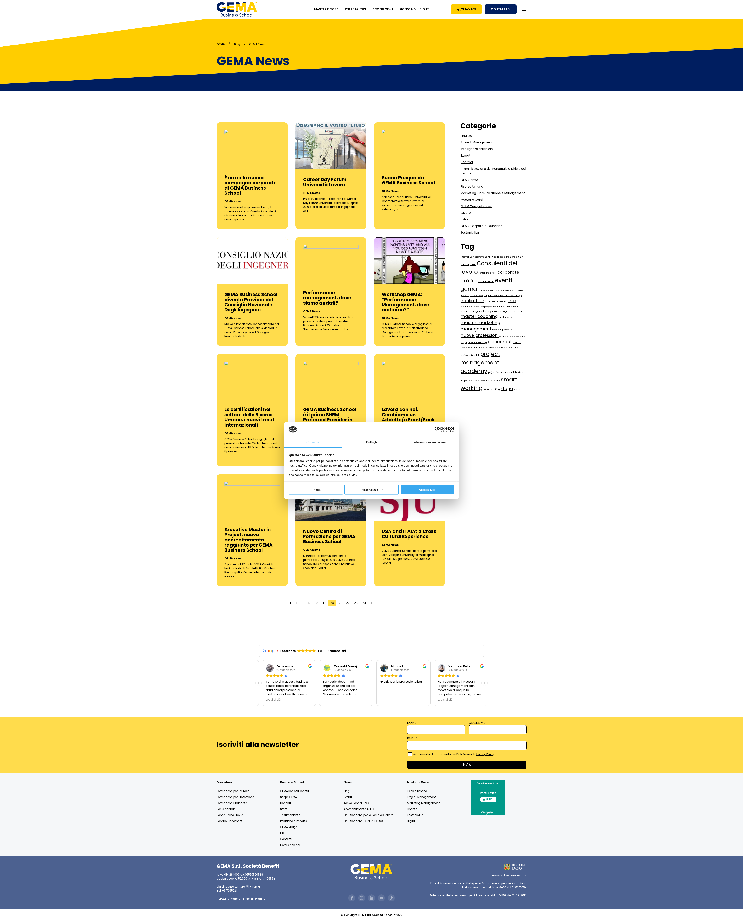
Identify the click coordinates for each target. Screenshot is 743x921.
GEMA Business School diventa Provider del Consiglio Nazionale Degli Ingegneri (251, 302)
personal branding (477, 342)
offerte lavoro (506, 336)
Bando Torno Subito (230, 815)
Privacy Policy (485, 754)
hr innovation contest (496, 301)
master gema (506, 317)
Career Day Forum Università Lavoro (325, 182)
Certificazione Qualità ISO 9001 (364, 821)
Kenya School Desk (356, 803)
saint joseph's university (487, 380)
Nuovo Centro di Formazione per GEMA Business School (329, 536)
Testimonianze (290, 815)
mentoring (497, 329)
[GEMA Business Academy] (237, 9)
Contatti (286, 839)
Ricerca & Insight (414, 9)
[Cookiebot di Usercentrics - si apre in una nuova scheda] (437, 429)
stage (507, 389)
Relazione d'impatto (293, 821)
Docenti (285, 803)
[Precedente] (291, 603)
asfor (464, 219)
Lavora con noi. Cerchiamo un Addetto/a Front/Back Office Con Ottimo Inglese (408, 419)
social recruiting (491, 389)
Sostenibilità (470, 232)
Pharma (467, 162)
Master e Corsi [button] (326, 9)
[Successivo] (371, 603)
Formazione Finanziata (232, 803)
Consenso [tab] (313, 442)
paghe (464, 342)
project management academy (480, 362)
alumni (520, 256)
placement (500, 342)
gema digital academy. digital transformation (484, 295)
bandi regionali (468, 264)
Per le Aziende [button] (356, 9)
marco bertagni (500, 311)
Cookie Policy (254, 899)
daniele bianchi (486, 281)
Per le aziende (226, 809)
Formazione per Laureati (233, 791)
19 (324, 603)
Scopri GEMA (383, 9)
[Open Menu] (524, 9)
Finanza (466, 136)
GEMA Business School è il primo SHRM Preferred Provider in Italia (329, 417)
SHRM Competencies (476, 206)
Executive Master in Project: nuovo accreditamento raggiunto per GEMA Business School (248, 539)
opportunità (520, 336)
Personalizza (369, 489)
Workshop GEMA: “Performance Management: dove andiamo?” (405, 302)
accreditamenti (507, 256)
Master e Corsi (472, 199)
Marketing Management (423, 803)
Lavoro (466, 213)
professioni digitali (470, 355)
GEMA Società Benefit (294, 791)
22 (347, 603)
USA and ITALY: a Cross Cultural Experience (409, 534)
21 (340, 603)
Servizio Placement (229, 821)
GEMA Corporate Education (481, 226)
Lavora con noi (290, 845)
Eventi (348, 797)
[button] (484, 683)
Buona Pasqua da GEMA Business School (408, 180)
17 (309, 603)
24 (364, 603)
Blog (237, 44)
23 (356, 603)
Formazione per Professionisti (236, 797)
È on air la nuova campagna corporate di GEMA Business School (250, 185)
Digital (411, 821)
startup (517, 389)
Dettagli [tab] (371, 442)
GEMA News (232, 201)
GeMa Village (515, 295)
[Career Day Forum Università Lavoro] (330, 145)
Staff (283, 809)
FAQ (283, 833)
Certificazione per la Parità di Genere (368, 815)
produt (517, 347)
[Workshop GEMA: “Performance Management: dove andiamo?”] (409, 260)
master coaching (479, 316)
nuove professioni (480, 335)
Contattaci (500, 9)
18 (316, 603)
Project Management (477, 142)
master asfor (515, 311)
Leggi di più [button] (270, 700)
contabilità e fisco (487, 273)
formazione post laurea (512, 290)
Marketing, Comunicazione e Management (493, 193)
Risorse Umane (472, 186)
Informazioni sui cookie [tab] (429, 442)
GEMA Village (288, 827)
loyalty (488, 311)
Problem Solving (505, 347)
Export (466, 155)
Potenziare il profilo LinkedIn (481, 347)
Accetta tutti (427, 489)
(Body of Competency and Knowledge (480, 256)
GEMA (221, 44)
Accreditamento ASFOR (359, 809)
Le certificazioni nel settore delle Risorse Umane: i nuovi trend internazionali (249, 417)
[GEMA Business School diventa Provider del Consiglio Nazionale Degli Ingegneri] (252, 260)
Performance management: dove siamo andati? (327, 298)
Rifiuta (316, 489)
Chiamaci (468, 9)
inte (512, 301)
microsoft (508, 329)
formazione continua (488, 290)
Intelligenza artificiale (477, 149)
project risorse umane (499, 372)
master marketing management (480, 326)
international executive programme (478, 306)
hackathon (472, 301)
